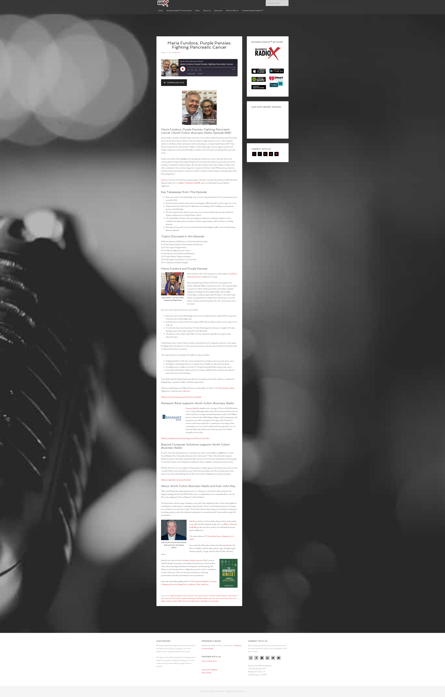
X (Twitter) (189, 397)
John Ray (164, 180)
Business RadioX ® (173, 3)
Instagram (180, 397)
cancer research (202, 596)
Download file (175, 82)
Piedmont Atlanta (171, 601)
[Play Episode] (182, 69)
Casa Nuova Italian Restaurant (217, 596)
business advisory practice (193, 560)
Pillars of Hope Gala (184, 601)
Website (164, 397)
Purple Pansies (195, 601)
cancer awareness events (190, 596)
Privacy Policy (207, 672)
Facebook (171, 397)
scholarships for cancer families (209, 601)
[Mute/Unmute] (188, 70)
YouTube (206, 438)
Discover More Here (209, 661)
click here (186, 391)
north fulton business (201, 598)
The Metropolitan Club (224, 388)
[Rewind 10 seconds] (192, 70)
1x (196, 70)
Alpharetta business (176, 596)
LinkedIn (198, 397)
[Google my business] (262, 658)
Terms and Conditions (210, 669)
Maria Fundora (176, 598)
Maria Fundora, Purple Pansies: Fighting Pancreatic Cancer (199, 45)
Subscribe (191, 74)
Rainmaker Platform (235, 691)
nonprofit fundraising (188, 598)
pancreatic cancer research (217, 598)
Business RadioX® (193, 183)
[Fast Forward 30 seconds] (200, 70)
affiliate (181, 183)
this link (229, 545)
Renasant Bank (191, 408)
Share (200, 74)
